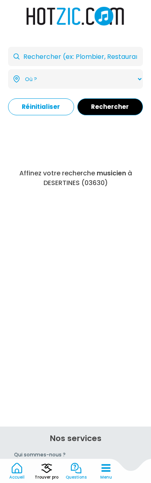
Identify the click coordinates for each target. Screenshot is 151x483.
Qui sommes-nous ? (40, 454)
